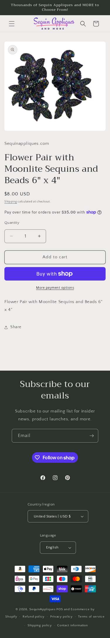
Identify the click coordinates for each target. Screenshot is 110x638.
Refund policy (34, 616)
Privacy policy (61, 616)
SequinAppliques (42, 609)
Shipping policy (40, 625)
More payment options (55, 288)
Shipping (10, 201)
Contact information (72, 625)
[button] (11, 23)
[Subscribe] (91, 436)
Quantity (11, 223)
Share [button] (15, 327)
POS (59, 609)
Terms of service (91, 616)
